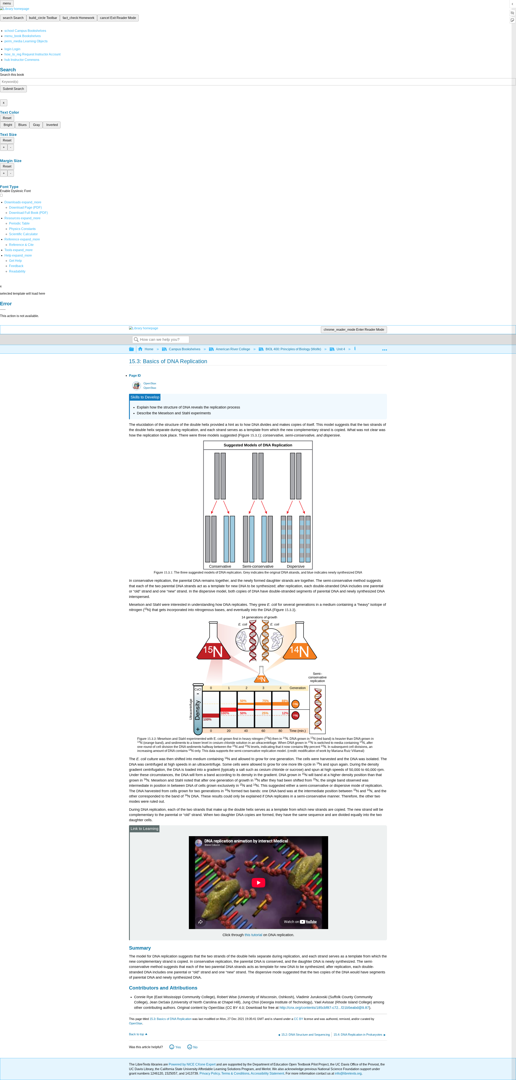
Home (149, 349)
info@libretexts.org (348, 1073)
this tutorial (253, 935)
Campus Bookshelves (184, 349)
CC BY (299, 1019)
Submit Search (13, 88)
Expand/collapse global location (384, 348)
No (195, 1047)
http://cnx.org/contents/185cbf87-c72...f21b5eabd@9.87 (324, 1008)
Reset (7, 118)
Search (136, 339)
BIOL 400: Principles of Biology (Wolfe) (293, 349)
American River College (233, 349)
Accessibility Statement (267, 1073)
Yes (178, 1047)
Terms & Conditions (235, 1073)
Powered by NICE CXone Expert (192, 1064)
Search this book (12, 74)
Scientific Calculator (23, 234)
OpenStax (150, 383)
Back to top (136, 1034)
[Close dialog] (3, 309)
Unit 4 (341, 349)
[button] (16, 266)
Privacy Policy (210, 1073)
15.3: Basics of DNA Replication (170, 1019)
